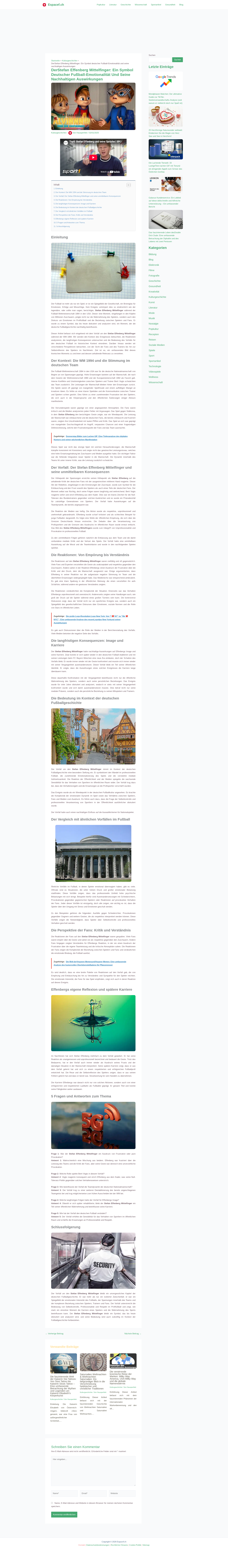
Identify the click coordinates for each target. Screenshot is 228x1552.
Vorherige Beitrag (54, 1334)
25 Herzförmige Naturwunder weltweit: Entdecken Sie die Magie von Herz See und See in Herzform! (166, 133)
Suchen (152, 55)
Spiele (152, 350)
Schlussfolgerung (63, 226)
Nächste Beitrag (132, 1334)
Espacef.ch (56, 4)
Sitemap (146, 1545)
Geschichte (126, 5)
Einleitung (59, 188)
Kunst (152, 302)
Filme (151, 270)
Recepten (154, 334)
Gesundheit (170, 5)
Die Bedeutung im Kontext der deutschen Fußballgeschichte (78, 207)
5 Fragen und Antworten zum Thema (70, 223)
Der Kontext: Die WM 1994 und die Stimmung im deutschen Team (80, 192)
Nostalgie (153, 323)
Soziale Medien (157, 345)
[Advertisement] (114, 27)
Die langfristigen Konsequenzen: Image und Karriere (75, 204)
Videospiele (155, 371)
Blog (181, 5)
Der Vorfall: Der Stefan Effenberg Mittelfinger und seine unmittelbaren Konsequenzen (88, 196)
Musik (152, 318)
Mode (152, 313)
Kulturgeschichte (58, 133)
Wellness (153, 377)
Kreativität (154, 291)
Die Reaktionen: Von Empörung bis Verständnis (73, 200)
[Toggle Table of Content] (127, 185)
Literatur (113, 5)
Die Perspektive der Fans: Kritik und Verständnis (74, 215)
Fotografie (154, 275)
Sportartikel (156, 5)
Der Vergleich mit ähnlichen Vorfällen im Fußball (73, 211)
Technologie (155, 366)
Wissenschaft (141, 5)
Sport (151, 355)
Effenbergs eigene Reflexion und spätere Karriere (74, 219)
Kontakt (81, 1545)
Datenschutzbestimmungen (97, 1545)
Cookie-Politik (135, 1545)
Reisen (152, 339)
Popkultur (101, 5)
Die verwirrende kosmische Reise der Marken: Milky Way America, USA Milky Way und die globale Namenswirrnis (123, 1377)
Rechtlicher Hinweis (119, 1545)
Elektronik (154, 265)
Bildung (152, 254)
